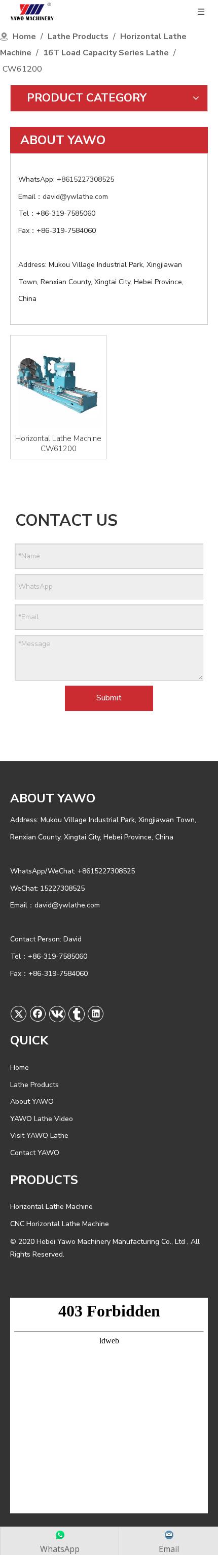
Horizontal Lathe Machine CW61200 (58, 443)
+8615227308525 (86, 179)
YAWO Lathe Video (41, 1119)
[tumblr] (76, 1013)
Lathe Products (34, 1085)
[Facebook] (38, 1013)
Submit (109, 697)
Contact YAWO (34, 1153)
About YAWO (32, 1101)
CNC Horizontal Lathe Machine (59, 1224)
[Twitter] (19, 1013)
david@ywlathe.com (76, 196)
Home (19, 1067)
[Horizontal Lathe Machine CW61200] (58, 383)
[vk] (57, 1013)
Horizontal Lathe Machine (51, 1206)
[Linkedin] (96, 1013)
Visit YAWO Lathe (39, 1135)
